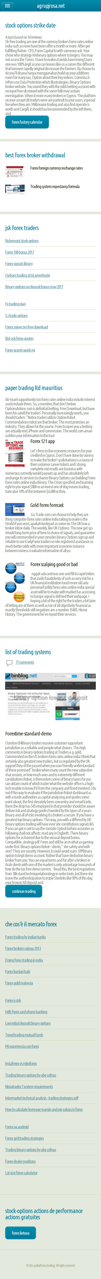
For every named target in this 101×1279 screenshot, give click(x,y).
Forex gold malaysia (19, 982)
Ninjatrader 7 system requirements (29, 1086)
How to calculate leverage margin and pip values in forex (44, 1109)
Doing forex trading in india (24, 959)
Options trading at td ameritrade (27, 275)
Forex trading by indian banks (25, 936)
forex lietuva (20, 1232)
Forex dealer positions (20, 1161)
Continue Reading (23, 891)
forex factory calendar (27, 121)
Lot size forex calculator (21, 1172)
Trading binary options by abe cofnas (30, 1075)
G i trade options (16, 315)
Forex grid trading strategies (24, 1138)
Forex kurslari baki (17, 971)
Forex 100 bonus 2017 (19, 252)
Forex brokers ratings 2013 (23, 948)
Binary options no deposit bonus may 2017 (34, 286)
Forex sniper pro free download (26, 326)
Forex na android (16, 1126)
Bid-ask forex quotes (19, 338)
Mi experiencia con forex (22, 1046)
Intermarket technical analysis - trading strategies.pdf (41, 1097)
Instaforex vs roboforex (21, 1063)
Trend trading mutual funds (24, 1034)
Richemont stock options (22, 240)
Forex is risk (13, 1000)
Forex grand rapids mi (20, 349)
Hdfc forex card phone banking (26, 1011)
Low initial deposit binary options (28, 1023)
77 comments (25, 662)
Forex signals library (19, 263)
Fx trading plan (15, 303)
